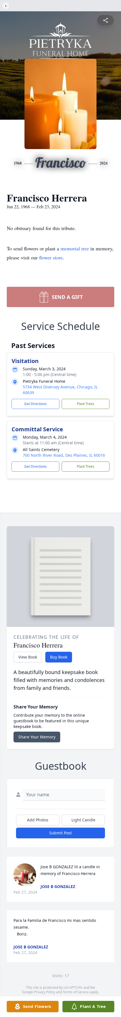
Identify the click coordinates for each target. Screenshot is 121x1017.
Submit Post (60, 833)
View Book (27, 657)
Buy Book (58, 657)
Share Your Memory (36, 737)
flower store (51, 257)
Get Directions (35, 403)
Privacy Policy (44, 992)
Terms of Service (76, 992)
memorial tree (74, 248)
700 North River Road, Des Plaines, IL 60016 (64, 455)
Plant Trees (85, 403)
